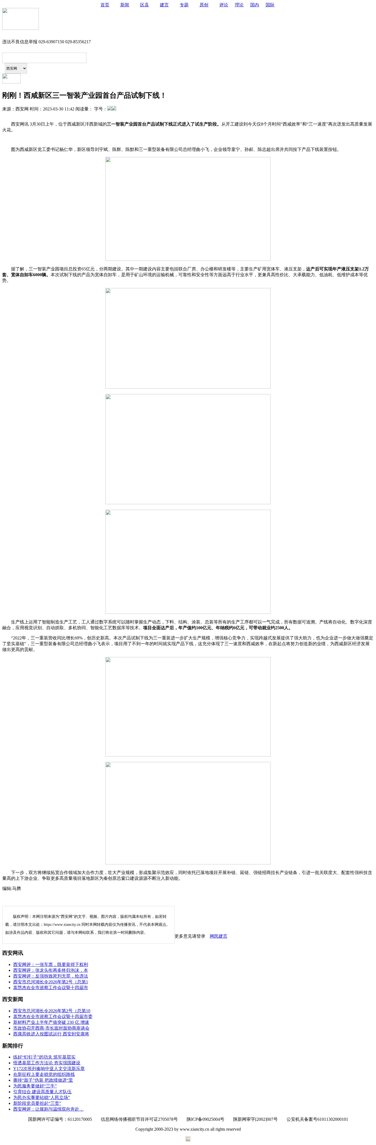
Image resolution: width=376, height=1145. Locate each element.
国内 (254, 4)
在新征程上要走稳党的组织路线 (44, 1074)
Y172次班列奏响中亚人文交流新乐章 (49, 1068)
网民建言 (218, 936)
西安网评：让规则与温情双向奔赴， (48, 1109)
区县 (144, 4)
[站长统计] (188, 1140)
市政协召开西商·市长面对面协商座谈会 (51, 1028)
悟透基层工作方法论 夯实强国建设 (46, 1062)
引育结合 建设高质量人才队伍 (42, 1091)
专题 (184, 4)
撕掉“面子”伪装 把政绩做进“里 (43, 1080)
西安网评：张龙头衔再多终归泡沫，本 (50, 970)
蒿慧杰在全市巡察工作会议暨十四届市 (50, 987)
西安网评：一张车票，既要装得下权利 (50, 964)
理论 (239, 4)
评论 (223, 4)
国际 (270, 4)
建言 (164, 4)
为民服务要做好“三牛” (35, 1086)
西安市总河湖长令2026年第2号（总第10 (51, 1010)
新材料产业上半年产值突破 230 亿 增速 (51, 1022)
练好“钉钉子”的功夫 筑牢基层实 (44, 1057)
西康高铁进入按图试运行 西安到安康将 (51, 1034)
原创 (204, 4)
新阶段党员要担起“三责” (37, 1103)
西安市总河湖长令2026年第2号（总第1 (50, 982)
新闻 (124, 4)
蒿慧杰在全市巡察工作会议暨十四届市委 (52, 1016)
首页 (104, 4)
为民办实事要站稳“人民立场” (41, 1097)
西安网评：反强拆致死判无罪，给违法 (50, 976)
